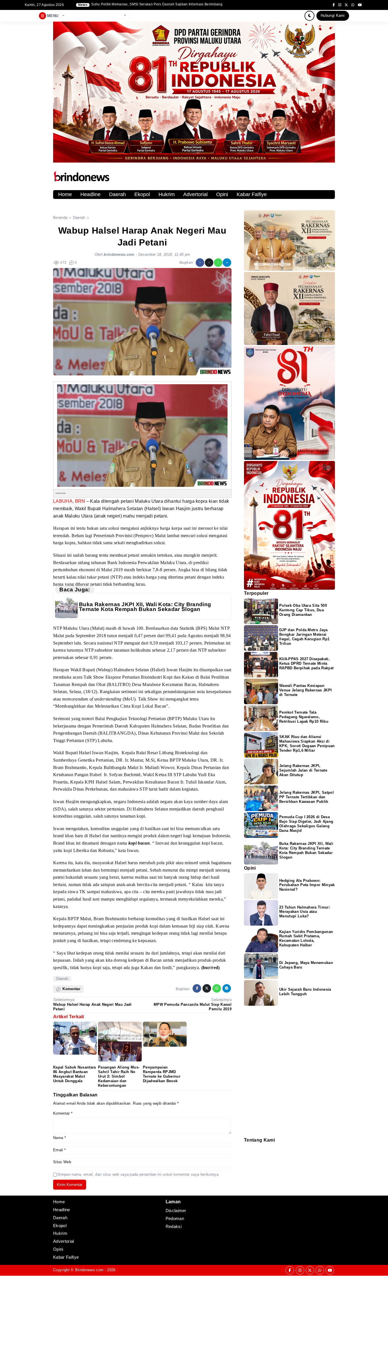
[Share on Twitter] (209, 262)
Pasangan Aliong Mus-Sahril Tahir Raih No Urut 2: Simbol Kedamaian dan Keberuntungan (118, 1076)
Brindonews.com (89, 1270)
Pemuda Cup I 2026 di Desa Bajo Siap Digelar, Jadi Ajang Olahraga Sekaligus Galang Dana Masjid (306, 824)
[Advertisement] (170, 1315)
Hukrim (166, 194)
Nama (59, 1138)
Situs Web (62, 1162)
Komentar (62, 1113)
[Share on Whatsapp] (218, 262)
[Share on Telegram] (227, 262)
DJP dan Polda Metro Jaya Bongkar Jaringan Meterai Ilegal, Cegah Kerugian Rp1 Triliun (304, 637)
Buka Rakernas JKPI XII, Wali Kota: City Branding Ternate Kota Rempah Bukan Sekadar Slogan (145, 606)
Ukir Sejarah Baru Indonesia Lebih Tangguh (305, 992)
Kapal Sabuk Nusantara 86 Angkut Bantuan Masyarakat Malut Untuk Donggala (74, 1074)
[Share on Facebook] (200, 262)
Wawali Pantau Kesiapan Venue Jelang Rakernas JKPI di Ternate (305, 690)
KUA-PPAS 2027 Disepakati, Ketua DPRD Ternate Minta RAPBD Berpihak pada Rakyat (306, 663)
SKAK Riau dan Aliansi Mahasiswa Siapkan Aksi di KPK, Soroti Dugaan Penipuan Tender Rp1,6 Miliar (307, 744)
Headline (90, 194)
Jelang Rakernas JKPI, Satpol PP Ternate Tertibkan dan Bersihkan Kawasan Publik (306, 797)
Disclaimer (247, 1154)
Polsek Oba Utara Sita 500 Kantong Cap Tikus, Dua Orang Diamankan (303, 610)
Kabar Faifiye (252, 194)
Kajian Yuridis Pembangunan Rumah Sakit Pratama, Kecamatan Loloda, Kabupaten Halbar (306, 938)
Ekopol (142, 194)
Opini (222, 194)
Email (59, 1150)
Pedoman (246, 1150)
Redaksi (246, 1147)
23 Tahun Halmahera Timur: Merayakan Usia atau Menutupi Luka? (304, 911)
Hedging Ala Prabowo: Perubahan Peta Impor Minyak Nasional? (307, 885)
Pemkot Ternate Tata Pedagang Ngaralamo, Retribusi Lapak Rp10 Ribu (303, 717)
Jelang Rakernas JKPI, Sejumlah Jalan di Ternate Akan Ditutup (303, 770)
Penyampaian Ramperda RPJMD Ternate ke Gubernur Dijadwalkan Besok (161, 1074)
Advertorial (195, 194)
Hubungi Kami (333, 15)
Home (65, 194)
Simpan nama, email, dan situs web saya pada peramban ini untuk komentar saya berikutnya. (138, 1174)
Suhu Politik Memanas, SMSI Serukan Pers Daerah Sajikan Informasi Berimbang (156, 4)
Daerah (117, 194)
